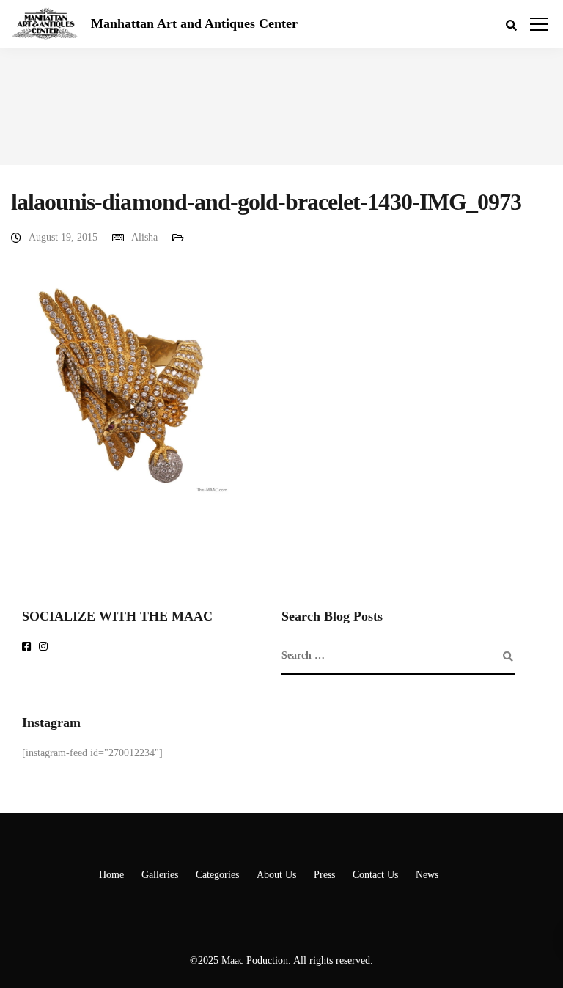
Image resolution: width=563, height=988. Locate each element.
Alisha (144, 237)
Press (324, 874)
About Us (276, 874)
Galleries (159, 874)
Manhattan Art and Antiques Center (194, 23)
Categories (217, 874)
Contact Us (375, 874)
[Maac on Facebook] (29, 647)
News (427, 874)
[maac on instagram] (46, 647)
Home (111, 874)
